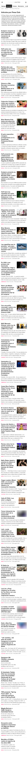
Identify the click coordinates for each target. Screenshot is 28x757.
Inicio (2, 8)
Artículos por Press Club (14, 8)
